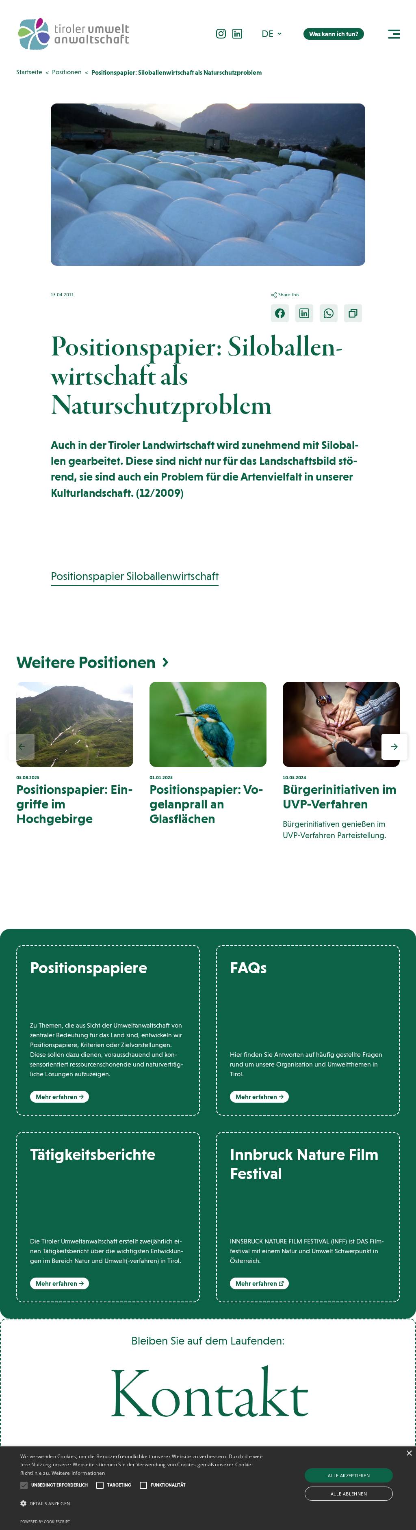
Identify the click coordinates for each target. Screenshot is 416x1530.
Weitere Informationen (78, 1473)
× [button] (409, 1453)
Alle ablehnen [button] (349, 1494)
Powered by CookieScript (45, 1521)
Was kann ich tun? (333, 34)
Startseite (29, 72)
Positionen (67, 72)
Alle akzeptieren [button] (349, 1475)
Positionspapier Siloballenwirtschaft (135, 576)
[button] (272, 33)
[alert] (208, 1488)
